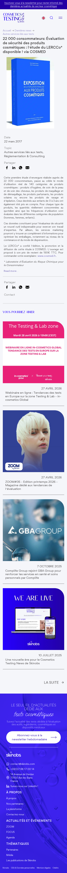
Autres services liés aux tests (23, 152)
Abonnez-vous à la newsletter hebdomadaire (29, 737)
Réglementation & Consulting (24, 156)
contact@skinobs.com (22, 763)
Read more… (11, 270)
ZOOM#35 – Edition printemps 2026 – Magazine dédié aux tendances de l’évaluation (31, 485)
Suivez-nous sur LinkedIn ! (24, 786)
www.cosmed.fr (47, 255)
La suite (51, 682)
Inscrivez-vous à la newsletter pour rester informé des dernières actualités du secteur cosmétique (33, 4)
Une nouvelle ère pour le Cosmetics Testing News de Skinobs (30, 661)
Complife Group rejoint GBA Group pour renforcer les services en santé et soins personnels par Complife (33, 574)
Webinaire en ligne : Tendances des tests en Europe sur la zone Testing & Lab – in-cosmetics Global (33, 396)
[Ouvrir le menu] (60, 17)
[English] (43, 18)
